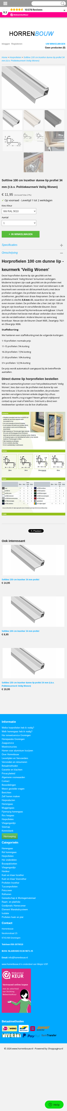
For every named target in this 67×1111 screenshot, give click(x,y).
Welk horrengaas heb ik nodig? (17, 731)
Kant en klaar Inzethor (13, 875)
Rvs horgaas (8, 815)
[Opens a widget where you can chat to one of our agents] (54, 1105)
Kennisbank (7, 830)
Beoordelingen (9, 785)
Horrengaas (7, 804)
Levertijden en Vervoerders (15, 758)
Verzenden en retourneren (14, 762)
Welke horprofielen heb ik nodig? (18, 727)
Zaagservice (8, 743)
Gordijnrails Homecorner (14, 905)
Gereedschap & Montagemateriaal (19, 898)
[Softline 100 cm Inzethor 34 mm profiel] (33, 611)
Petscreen (7, 890)
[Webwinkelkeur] (16, 990)
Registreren (16, 44)
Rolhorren (6, 894)
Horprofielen (15, 57)
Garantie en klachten (12, 769)
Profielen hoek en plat (12, 917)
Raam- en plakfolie (11, 902)
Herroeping (10, 836)
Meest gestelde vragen (13, 788)
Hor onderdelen (9, 860)
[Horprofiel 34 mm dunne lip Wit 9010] (33, 87)
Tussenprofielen (10, 886)
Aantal (5, 217)
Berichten (6, 792)
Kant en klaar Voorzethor (14, 879)
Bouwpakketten (9, 863)
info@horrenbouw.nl (18, 957)
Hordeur (5, 871)
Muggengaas (8, 808)
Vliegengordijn (9, 823)
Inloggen (6, 44)
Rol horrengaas (9, 852)
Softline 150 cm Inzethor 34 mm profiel (20, 579)
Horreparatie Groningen (13, 739)
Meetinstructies (9, 746)
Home (4, 57)
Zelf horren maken (11, 796)
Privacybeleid (8, 773)
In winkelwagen (21, 234)
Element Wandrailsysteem (15, 909)
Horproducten (8, 800)
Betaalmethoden (10, 766)
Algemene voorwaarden (13, 777)
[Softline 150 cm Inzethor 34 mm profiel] (33, 560)
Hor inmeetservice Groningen (16, 735)
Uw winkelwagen (55, 44)
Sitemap (6, 827)
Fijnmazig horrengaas (12, 811)
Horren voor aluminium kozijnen (17, 750)
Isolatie (5, 913)
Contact (5, 781)
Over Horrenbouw (10, 754)
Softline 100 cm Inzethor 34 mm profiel (20, 631)
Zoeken (62, 3)
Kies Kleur (7, 205)
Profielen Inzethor (10, 882)
